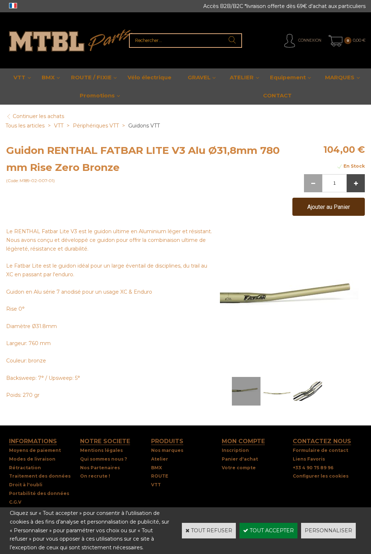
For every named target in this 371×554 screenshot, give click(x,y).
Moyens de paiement (35, 450)
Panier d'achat (240, 459)
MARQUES (339, 77)
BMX (48, 77)
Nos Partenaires (100, 467)
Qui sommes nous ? (103, 459)
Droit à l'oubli (25, 484)
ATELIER (242, 77)
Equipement (288, 77)
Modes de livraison (32, 459)
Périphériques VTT (96, 125)
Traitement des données (40, 476)
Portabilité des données (39, 493)
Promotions (97, 95)
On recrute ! (95, 476)
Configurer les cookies (321, 476)
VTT (19, 77)
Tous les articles (25, 125)
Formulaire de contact (320, 450)
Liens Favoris (309, 459)
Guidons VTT (144, 125)
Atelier (159, 459)
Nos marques (167, 450)
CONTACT (277, 95)
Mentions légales (101, 450)
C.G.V (15, 502)
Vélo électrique (149, 77)
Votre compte (239, 467)
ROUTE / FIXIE (91, 77)
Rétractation (25, 467)
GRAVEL (199, 77)
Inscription (235, 450)
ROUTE (159, 476)
